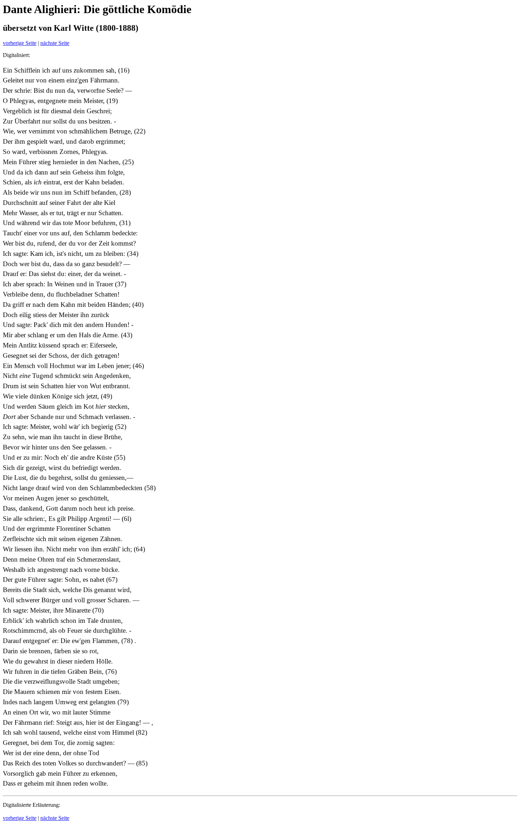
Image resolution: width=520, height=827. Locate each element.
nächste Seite (54, 43)
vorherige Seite (19, 43)
